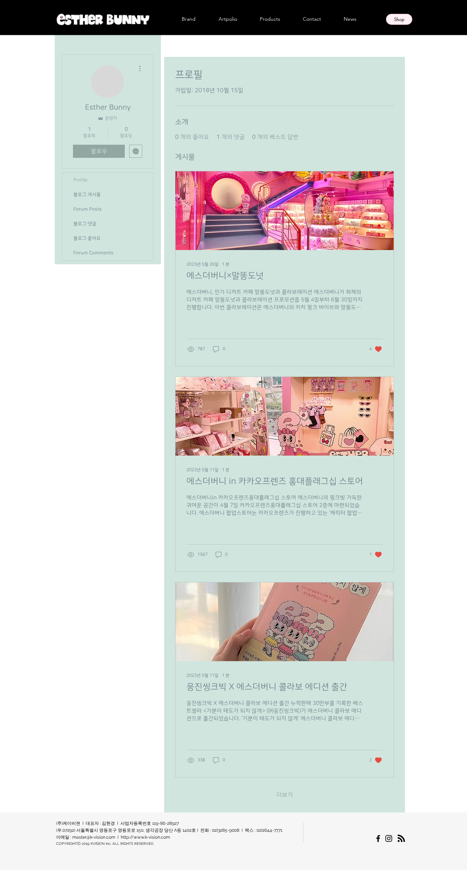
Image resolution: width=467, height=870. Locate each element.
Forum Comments (93, 252)
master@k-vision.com (93, 837)
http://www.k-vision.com (145, 837)
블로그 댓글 (84, 223)
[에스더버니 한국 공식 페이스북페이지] (378, 838)
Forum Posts (87, 209)
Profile (80, 180)
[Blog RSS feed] (401, 839)
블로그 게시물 (87, 194)
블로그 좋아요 (87, 238)
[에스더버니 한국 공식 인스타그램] (388, 838)
